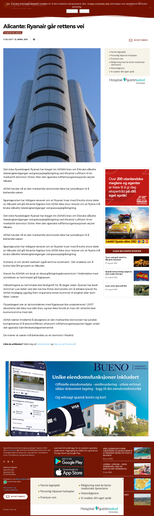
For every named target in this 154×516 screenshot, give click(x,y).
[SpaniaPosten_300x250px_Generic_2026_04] (127, 187)
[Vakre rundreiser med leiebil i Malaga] (142, 499)
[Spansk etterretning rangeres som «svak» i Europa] (141, 276)
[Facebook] (4, 461)
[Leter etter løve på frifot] (141, 290)
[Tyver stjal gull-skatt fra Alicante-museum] (141, 261)
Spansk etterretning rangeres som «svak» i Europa (118, 272)
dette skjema (21, 479)
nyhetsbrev (12, 450)
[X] (12, 461)
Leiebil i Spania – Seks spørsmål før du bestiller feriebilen (115, 466)
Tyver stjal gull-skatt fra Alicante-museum (115, 258)
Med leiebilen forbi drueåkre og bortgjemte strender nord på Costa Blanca (117, 451)
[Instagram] (8, 461)
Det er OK (72, 11)
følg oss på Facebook (64, 344)
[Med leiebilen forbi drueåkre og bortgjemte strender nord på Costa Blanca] (142, 453)
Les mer (84, 11)
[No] (150, 7)
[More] (34, 39)
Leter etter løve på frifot (116, 286)
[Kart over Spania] (142, 484)
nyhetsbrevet (43, 344)
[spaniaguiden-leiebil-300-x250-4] (127, 225)
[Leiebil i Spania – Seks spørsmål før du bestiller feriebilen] (142, 469)
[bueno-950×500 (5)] (77, 398)
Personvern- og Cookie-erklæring (10, 488)
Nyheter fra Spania (12, 33)
